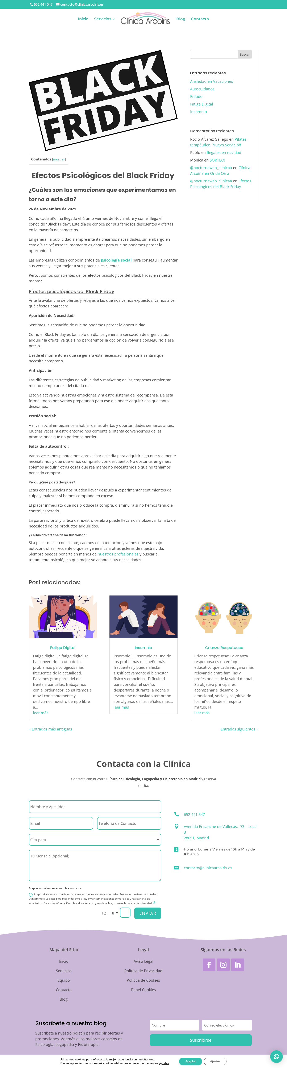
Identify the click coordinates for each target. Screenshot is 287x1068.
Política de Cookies (143, 980)
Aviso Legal (143, 961)
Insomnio (198, 111)
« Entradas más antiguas (50, 729)
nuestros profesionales (118, 554)
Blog (180, 19)
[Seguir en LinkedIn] (237, 965)
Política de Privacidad (143, 970)
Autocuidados (202, 88)
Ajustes (215, 1061)
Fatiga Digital (201, 104)
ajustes (164, 1063)
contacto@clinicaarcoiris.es (208, 867)
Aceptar (190, 1061)
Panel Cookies (143, 989)
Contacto (200, 19)
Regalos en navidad (224, 152)
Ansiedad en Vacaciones (211, 81)
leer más (40, 712)
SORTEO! (217, 160)
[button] (276, 1056)
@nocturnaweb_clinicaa (211, 167)
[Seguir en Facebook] (209, 965)
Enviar (147, 913)
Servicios (102, 19)
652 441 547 (43, 4)
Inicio (83, 19)
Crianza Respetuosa (224, 647)
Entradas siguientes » (239, 729)
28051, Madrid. (197, 837)
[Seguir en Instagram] (223, 965)
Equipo (64, 980)
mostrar (59, 159)
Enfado (196, 96)
